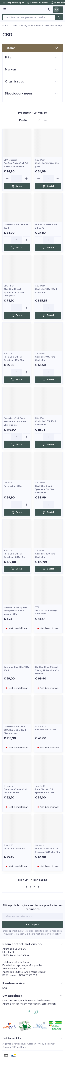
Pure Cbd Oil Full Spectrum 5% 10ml (45, 791)
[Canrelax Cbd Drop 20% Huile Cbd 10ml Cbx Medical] (17, 709)
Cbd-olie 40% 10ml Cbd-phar (45, 555)
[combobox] (28, 17)
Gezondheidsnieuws (39, 1000)
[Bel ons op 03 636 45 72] (49, 9)
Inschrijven (32, 924)
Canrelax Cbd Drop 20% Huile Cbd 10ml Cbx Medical (15, 730)
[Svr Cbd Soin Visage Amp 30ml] (48, 590)
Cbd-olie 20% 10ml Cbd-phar (45, 423)
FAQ (4, 988)
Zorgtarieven (48, 1004)
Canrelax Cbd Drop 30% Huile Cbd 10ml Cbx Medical (15, 421)
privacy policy (54, 933)
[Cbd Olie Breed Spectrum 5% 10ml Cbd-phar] (48, 466)
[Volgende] (38, 887)
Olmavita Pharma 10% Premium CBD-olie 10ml (47, 850)
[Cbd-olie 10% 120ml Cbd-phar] (48, 269)
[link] (27, 887)
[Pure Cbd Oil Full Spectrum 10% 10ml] (17, 337)
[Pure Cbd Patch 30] (17, 828)
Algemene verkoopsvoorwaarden (19, 1043)
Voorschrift (34, 1004)
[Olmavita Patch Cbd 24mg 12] (48, 207)
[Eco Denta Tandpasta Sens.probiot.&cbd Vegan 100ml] (17, 590)
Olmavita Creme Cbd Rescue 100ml (15, 791)
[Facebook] (29, 1012)
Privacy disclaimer (46, 1043)
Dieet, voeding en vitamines (26, 25)
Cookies (6, 1047)
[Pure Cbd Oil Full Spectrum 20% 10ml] (17, 533)
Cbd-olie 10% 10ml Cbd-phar (45, 358)
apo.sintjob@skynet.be (29, 965)
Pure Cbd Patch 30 (14, 848)
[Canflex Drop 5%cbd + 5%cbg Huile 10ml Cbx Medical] (48, 650)
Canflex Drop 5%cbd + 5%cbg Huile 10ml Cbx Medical (47, 670)
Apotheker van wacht (14, 1004)
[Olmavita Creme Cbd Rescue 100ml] (17, 769)
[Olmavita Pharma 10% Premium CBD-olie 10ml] (48, 828)
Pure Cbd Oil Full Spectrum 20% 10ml (15, 555)
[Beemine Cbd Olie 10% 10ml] (17, 650)
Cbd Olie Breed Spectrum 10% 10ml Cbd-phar (14, 292)
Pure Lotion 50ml (13, 486)
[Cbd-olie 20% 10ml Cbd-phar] (48, 401)
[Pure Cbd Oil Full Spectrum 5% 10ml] (48, 769)
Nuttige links (20, 1000)
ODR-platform (19, 1047)
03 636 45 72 (22, 962)
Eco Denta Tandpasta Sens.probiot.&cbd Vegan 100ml (15, 611)
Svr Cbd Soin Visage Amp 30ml (46, 612)
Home (5, 25)
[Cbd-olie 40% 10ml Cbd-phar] (48, 533)
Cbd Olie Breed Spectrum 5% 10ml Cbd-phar (45, 489)
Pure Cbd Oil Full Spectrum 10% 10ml (14, 358)
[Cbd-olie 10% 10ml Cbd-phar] (48, 337)
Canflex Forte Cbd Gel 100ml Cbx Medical (16, 165)
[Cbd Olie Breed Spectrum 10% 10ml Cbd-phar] (17, 269)
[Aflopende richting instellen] (45, 120)
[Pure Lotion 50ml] (17, 466)
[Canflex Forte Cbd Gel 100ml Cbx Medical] (17, 143)
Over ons (8, 1000)
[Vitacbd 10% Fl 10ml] (48, 709)
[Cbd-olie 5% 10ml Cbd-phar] (48, 143)
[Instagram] (35, 1012)
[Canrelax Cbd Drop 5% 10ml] (17, 207)
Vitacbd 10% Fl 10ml (46, 729)
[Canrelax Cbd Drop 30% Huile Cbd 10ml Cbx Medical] (17, 401)
